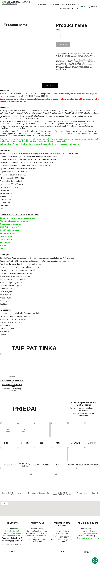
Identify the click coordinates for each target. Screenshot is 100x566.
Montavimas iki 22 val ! (12, 536)
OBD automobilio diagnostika (12, 285)
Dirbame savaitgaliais (12, 533)
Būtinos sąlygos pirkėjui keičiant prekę (63, 540)
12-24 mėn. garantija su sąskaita (37, 493)
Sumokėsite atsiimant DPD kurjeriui (37, 536)
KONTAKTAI (12, 523)
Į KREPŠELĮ (63, 45)
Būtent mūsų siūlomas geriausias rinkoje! (18, 218)
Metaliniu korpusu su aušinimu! (14, 221)
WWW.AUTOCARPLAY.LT (92, 465)
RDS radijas (5, 242)
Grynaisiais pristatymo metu (88, 538)
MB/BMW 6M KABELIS (75, 465)
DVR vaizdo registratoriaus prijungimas (16, 273)
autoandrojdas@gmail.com (12, 544)
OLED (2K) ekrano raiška (10, 227)
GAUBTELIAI (8, 465)
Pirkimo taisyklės (62, 531)
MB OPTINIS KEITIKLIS (41, 465)
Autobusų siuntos (37, 529)
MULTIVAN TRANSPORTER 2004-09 (12, 385)
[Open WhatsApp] (95, 560)
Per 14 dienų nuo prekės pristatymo (62, 537)
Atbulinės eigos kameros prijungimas (15, 276)
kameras (29, 139)
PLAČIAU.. (12, 552)
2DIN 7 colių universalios (74, 126)
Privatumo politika (62, 533)
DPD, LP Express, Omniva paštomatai (37, 540)
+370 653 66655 (12, 529)
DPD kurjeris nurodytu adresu (37, 533)
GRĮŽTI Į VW (50, 85)
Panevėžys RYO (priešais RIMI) (12, 541)
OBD (41, 443)
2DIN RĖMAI (25, 443)
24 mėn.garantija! (8, 233)
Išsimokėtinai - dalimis (88, 533)
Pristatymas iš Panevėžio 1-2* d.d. (88, 494)
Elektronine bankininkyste (87, 536)
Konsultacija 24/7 (12, 531)
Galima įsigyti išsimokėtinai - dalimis (12, 494)
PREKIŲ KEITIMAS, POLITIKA (62, 524)
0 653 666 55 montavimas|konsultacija (62, 494)
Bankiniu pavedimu (88, 529)
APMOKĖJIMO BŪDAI (88, 523)
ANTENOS (92, 443)
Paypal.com (85, 531)
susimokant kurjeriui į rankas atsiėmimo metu (59, 144)
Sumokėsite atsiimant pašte (37, 531)
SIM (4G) (3, 245)
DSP (1, 248)
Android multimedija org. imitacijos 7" (12, 389)
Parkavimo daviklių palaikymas (12, 279)
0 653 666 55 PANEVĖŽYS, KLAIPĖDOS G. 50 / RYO (58, 4)
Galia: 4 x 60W (8, 239)
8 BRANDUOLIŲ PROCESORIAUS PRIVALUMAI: (19, 215)
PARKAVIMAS (75, 443)
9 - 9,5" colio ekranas (9, 230)
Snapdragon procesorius (10, 224)
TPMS (58, 443)
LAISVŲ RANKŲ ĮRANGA (24, 465)
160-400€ (12, 376)
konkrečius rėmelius (16, 128)
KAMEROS (8, 443)
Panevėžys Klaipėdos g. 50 (12, 538)
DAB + (58, 465)
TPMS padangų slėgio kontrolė (12, 282)
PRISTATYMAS (37, 523)
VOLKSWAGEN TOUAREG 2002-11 (12, 381)
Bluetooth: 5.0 (6, 236)
